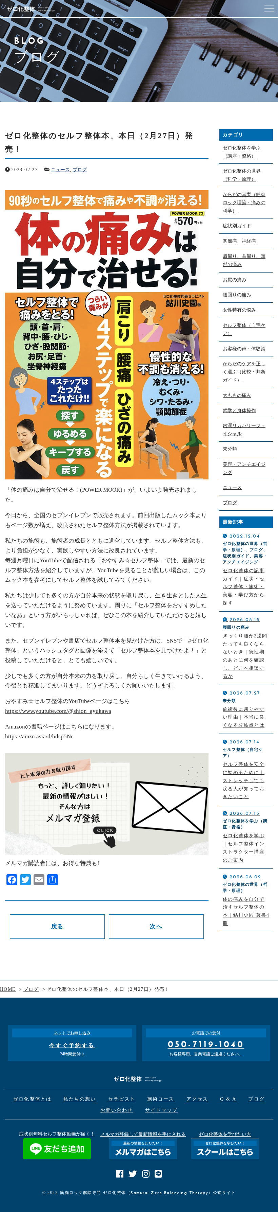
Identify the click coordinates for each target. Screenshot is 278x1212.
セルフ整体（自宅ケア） (244, 329)
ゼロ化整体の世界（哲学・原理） (242, 175)
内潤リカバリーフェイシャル (244, 429)
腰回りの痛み (237, 294)
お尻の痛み (234, 279)
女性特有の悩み (239, 310)
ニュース (60, 169)
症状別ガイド (237, 225)
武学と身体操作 (239, 410)
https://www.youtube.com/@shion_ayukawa (58, 711)
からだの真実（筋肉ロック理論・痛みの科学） (244, 202)
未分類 (230, 449)
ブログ (80, 169)
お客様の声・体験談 (244, 348)
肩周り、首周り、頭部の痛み (244, 260)
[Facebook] (12, 880)
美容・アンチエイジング (244, 468)
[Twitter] (25, 880)
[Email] (39, 880)
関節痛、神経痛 (239, 241)
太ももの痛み (237, 395)
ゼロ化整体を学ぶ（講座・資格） (242, 152)
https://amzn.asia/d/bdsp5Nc (39, 736)
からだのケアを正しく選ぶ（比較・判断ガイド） (244, 372)
